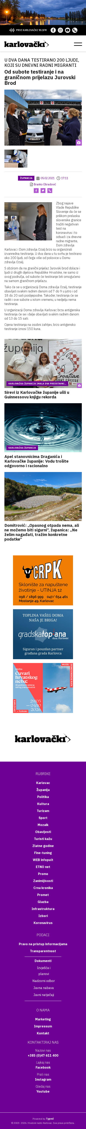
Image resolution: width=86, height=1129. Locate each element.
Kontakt (43, 1033)
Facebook (43, 1067)
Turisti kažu (43, 839)
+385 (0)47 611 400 (43, 1055)
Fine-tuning (43, 853)
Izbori (43, 916)
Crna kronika (43, 888)
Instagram (43, 1079)
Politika (43, 797)
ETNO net (43, 867)
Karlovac (43, 783)
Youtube (43, 1091)
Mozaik (43, 825)
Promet (43, 895)
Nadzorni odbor (43, 981)
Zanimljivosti (43, 881)
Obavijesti (43, 832)
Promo (43, 874)
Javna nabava (43, 988)
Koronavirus (43, 923)
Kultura (43, 804)
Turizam (43, 811)
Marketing (43, 1019)
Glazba (43, 902)
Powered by (43, 1118)
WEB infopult (43, 860)
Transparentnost (43, 951)
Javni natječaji (43, 995)
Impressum (43, 1026)
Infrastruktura (43, 909)
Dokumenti (43, 961)
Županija (26, 178)
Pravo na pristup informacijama (43, 944)
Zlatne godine (43, 846)
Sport (43, 818)
